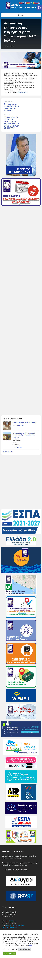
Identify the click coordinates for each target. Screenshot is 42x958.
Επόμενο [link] (7, 115)
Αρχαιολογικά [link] (19, 425)
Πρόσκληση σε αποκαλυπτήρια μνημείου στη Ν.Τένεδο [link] (11, 107)
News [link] (12, 46)
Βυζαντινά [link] (18, 447)
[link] (39, 7)
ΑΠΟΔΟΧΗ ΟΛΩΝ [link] (9, 953)
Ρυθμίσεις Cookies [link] (10, 949)
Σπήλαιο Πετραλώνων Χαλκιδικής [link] (25, 422)
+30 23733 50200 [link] (10, 921)
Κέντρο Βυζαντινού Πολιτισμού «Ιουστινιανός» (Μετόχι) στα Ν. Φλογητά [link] (24, 435)
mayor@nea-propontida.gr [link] (15, 925)
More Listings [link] (8, 451)
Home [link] (6, 46)
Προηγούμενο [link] (8, 101)
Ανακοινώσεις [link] (22, 92)
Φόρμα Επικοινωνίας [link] (9, 927)
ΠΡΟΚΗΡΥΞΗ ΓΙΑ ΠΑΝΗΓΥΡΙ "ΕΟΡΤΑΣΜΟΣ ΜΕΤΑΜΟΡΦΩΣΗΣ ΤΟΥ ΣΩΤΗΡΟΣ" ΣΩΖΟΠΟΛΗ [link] (11, 122)
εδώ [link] (30, 945)
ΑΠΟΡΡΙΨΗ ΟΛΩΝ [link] (24, 949)
